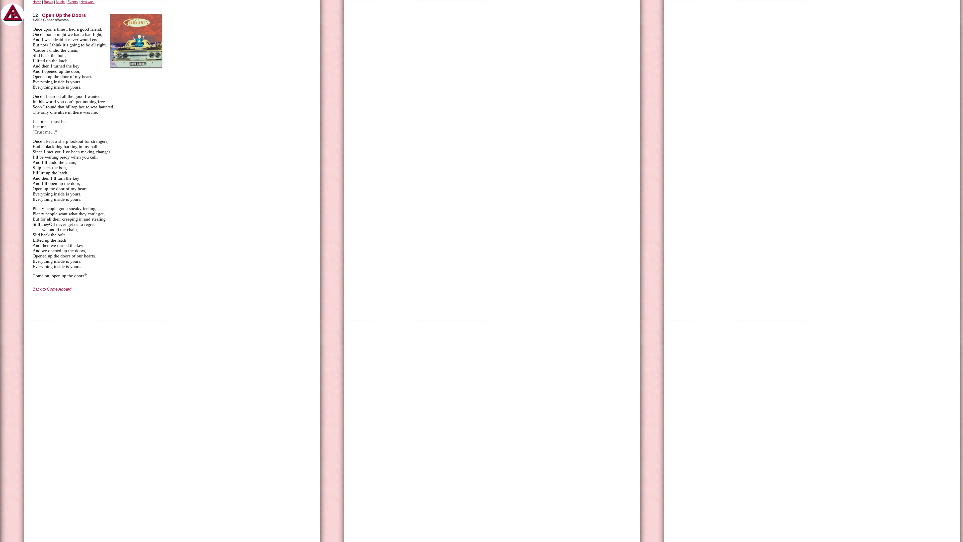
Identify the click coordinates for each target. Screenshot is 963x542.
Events (72, 2)
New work (88, 2)
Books (48, 2)
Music (60, 2)
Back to (52, 289)
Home (37, 2)
